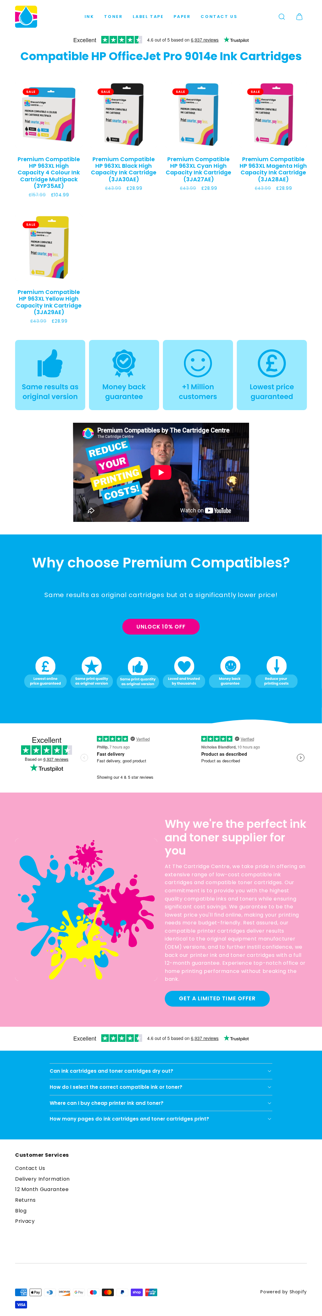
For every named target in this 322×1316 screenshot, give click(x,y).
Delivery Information (42, 1179)
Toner (113, 17)
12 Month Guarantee (42, 1189)
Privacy (25, 1221)
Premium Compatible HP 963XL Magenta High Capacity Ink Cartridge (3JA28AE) (273, 169)
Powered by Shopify (283, 1292)
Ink (89, 17)
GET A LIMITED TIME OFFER (217, 998)
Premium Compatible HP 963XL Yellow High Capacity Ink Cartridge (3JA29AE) (48, 302)
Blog (21, 1210)
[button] (281, 16)
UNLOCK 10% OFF (160, 626)
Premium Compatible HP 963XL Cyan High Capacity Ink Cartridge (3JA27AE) (198, 169)
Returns (25, 1200)
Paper (182, 17)
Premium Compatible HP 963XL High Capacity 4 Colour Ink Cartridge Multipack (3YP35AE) (49, 172)
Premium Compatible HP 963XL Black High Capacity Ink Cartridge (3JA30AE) (123, 169)
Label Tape (148, 17)
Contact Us (219, 17)
